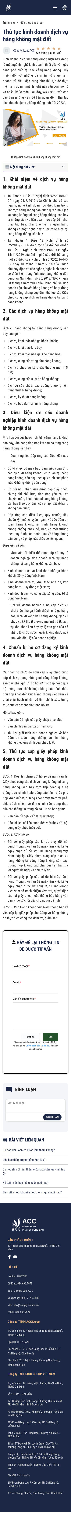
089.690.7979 (22, 1312)
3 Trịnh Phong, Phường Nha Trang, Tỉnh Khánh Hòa (35, 1493)
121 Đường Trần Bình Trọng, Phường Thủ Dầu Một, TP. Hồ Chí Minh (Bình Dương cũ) (35, 1402)
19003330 (22, 1276)
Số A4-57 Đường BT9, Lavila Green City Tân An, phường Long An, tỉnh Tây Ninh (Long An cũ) (33, 1445)
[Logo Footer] (26, 1224)
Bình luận (52, 1117)
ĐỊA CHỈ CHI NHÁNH (19, 1342)
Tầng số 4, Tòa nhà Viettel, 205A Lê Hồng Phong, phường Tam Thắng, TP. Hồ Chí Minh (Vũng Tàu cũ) (35, 1455)
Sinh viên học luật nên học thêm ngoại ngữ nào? (32, 1192)
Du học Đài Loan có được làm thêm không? (29, 1150)
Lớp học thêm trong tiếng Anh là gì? (25, 1160)
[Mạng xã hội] (9, 1257)
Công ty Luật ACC (24, 50)
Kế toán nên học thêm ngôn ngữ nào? (26, 1183)
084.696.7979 (24, 1283)
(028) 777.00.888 (29, 1298)
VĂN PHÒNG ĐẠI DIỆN (20, 1394)
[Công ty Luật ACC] (8, 7)
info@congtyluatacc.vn (26, 1305)
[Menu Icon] (55, 7)
